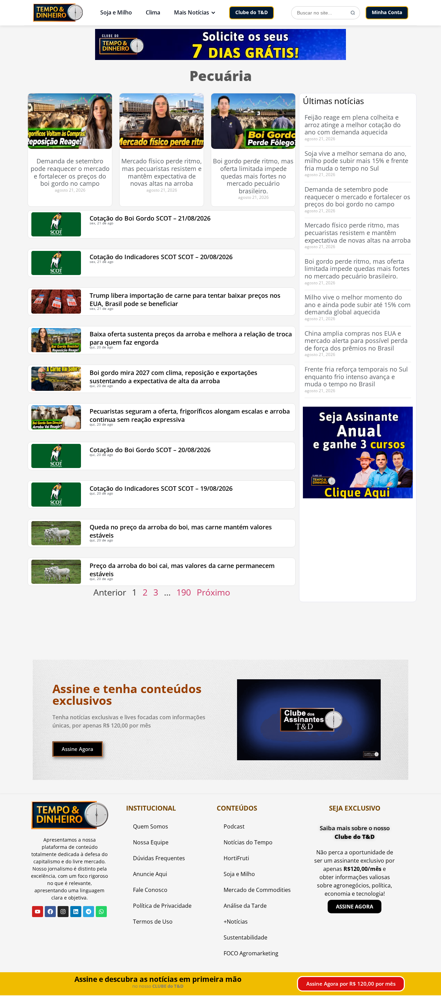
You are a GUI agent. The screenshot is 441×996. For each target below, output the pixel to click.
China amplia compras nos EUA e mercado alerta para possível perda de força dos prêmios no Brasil (356, 340)
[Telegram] (88, 911)
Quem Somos (150, 826)
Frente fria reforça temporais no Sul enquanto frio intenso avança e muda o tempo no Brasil (356, 376)
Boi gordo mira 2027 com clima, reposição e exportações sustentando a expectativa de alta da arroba (173, 376)
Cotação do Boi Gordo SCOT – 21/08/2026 (150, 218)
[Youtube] (37, 911)
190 (183, 592)
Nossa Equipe (150, 842)
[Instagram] (63, 911)
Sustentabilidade (245, 937)
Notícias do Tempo (248, 842)
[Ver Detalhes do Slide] (358, 452)
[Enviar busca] (352, 12)
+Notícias (236, 921)
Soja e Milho (116, 12)
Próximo (213, 592)
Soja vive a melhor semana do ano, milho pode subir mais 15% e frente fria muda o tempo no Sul (356, 160)
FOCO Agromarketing (251, 953)
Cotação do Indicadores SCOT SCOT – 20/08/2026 (161, 257)
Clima (153, 12)
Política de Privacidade (162, 905)
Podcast (234, 826)
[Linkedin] (75, 911)
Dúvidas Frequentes (159, 858)
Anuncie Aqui (150, 874)
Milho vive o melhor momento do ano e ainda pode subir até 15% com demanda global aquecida (358, 304)
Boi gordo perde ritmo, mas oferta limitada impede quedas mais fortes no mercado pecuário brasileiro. (253, 176)
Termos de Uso (153, 921)
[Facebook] (50, 911)
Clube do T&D (251, 12)
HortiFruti (236, 858)
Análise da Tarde (245, 905)
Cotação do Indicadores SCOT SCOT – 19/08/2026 (161, 488)
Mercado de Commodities (257, 890)
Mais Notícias (191, 12)
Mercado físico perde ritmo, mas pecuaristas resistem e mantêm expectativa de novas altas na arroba (161, 172)
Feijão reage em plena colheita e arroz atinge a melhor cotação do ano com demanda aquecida (353, 124)
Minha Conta (387, 12)
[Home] (58, 12)
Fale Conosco (150, 890)
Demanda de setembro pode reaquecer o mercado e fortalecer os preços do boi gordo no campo (70, 172)
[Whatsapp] (101, 911)
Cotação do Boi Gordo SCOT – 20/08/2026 (150, 450)
